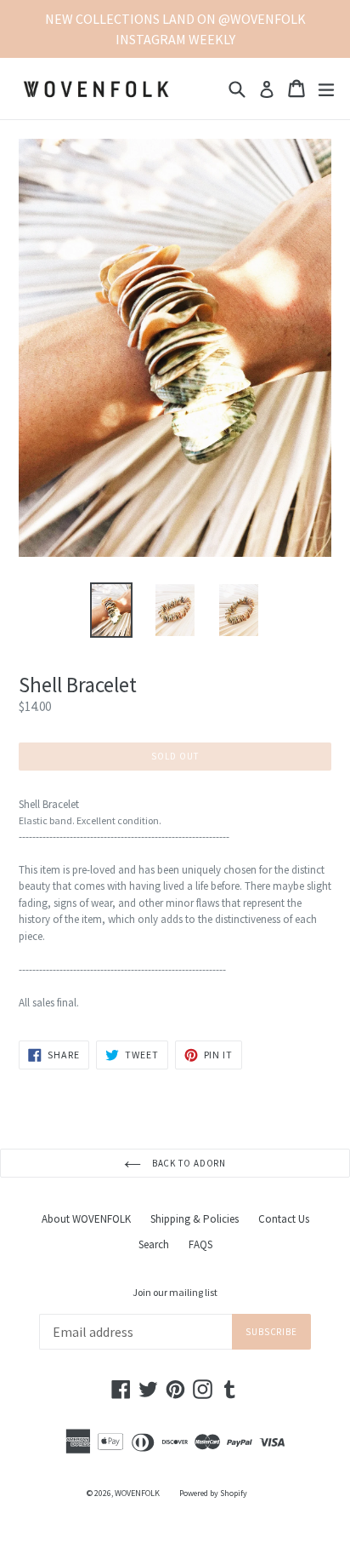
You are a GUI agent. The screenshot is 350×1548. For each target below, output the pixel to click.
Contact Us (283, 1219)
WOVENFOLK (137, 1493)
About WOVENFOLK (86, 1219)
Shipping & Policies (194, 1219)
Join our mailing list (175, 1293)
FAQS (200, 1244)
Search (153, 1244)
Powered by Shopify (213, 1493)
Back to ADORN (188, 1163)
